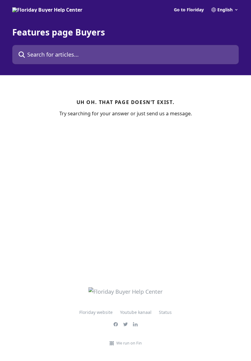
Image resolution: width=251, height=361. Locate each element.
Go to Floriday (189, 10)
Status (165, 312)
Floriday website (96, 312)
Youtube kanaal (136, 312)
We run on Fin (129, 343)
